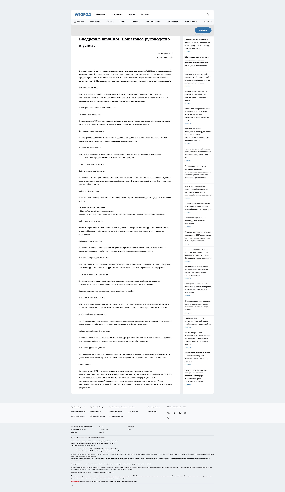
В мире (123, 22)
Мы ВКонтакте (173, 22)
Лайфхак (109, 22)
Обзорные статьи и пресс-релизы (81, 426)
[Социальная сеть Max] (168, 417)
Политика (145, 14)
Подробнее (130, 469)
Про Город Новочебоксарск (118, 407)
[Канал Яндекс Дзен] (185, 413)
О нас (101, 426)
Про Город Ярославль (78, 416)
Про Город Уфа (133, 411)
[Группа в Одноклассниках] (174, 413)
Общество (100, 14)
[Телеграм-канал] (180, 413)
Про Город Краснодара (116, 416)
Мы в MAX (208, 22)
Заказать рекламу (153, 22)
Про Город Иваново (154, 407)
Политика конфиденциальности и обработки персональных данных (92, 472)
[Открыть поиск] (207, 14)
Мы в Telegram (191, 22)
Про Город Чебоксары (97, 407)
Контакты (131, 426)
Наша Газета (132, 407)
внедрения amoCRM (88, 81)
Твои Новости (152, 411)
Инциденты (117, 14)
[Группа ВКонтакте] (168, 413)
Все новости (95, 22)
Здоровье (135, 22)
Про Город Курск (95, 411)
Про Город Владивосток (97, 416)
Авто (129, 429)
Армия (132, 14)
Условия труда (103, 429)
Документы (79, 22)
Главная (101, 432)
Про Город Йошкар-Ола (78, 411)
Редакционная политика (78, 429)
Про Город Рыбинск (115, 411)
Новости (74, 432)
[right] (211, 22)
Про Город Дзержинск (78, 407)
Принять (203, 30)
